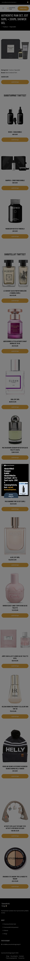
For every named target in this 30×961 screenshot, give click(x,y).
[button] (11, 496)
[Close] (2, 465)
